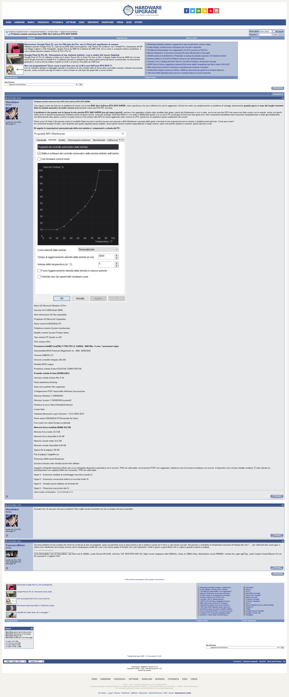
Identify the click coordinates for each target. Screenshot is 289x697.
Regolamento (122, 38)
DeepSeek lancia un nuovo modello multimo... (216, 609)
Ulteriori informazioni (190, 686)
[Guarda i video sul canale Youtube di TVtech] (210, 10)
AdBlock (134, 693)
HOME (8, 22)
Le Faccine (10, 643)
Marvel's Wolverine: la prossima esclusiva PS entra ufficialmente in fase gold (179, 53)
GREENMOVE (93, 22)
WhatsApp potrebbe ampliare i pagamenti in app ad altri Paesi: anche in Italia (179, 44)
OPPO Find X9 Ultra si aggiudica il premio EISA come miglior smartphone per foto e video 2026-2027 (189, 64)
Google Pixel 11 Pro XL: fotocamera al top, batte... (35, 592)
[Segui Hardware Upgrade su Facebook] (186, 10)
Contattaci (237, 661)
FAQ (72, 38)
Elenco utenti (191, 38)
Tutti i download (249, 621)
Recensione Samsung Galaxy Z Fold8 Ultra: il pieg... (36, 605)
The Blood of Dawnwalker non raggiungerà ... (216, 591)
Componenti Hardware (38, 32)
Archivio (262, 661)
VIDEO (184, 679)
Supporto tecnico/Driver (69, 32)
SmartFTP (249, 607)
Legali (110, 693)
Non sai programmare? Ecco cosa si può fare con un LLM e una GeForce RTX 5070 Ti (68, 65)
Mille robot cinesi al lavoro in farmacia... (214, 603)
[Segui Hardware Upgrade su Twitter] (192, 10)
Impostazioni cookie (183, 693)
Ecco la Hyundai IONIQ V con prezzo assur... (216, 611)
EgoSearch (255, 38)
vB (13, 641)
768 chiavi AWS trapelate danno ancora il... (215, 607)
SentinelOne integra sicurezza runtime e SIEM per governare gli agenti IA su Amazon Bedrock (186, 70)
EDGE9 (82, 22)
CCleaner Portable (252, 599)
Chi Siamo (102, 693)
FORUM (120, 22)
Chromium (249, 587)
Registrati (31, 38)
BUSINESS (160, 679)
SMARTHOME (108, 22)
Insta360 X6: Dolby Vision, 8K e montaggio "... (33, 612)
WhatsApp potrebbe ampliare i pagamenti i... (216, 587)
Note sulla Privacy (274, 661)
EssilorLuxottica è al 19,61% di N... (212, 597)
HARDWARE (19, 22)
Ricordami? (279, 32)
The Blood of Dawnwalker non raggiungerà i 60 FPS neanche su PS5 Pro (177, 50)
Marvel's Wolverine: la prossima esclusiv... (215, 593)
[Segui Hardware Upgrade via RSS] (204, 10)
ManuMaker (12, 102)
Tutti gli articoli (12, 77)
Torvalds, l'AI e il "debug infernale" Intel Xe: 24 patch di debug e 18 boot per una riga (182, 62)
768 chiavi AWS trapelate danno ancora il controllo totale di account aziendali (179, 73)
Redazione (143, 693)
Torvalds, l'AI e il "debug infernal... (212, 599)
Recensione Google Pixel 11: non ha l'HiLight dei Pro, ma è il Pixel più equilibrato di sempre (71, 44)
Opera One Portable (253, 595)
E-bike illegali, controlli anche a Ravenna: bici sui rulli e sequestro (174, 47)
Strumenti (277, 94)
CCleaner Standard (253, 601)
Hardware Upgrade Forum (18, 32)
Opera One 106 (251, 597)
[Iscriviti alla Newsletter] (198, 10)
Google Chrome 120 (253, 613)
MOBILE (31, 22)
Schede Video (53, 32)
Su (284, 661)
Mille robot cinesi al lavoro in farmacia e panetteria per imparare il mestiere (178, 67)
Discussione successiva (154, 579)
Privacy (117, 693)
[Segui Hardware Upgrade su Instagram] (216, 10)
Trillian (248, 609)
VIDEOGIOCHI (43, 22)
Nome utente (254, 31)
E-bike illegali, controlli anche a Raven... (214, 589)
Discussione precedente (135, 579)
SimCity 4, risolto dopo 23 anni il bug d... (214, 615)
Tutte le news (150, 77)
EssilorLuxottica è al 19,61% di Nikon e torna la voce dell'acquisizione (176, 59)
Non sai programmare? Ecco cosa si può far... (34, 598)
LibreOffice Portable (253, 593)
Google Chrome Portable (255, 611)
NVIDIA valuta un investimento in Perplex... (215, 595)
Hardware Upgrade (250, 661)
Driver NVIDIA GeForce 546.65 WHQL (260, 605)
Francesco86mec (15, 545)
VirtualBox (249, 615)
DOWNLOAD (147, 679)
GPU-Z (248, 589)
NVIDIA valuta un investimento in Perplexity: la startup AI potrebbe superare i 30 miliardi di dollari (187, 56)
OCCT (248, 591)
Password (253, 34)
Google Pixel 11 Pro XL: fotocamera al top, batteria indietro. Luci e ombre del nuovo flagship (71, 55)
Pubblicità (125, 693)
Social (171, 693)
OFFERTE (138, 22)
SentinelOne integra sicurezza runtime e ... (215, 605)
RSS (165, 693)
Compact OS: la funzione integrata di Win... (215, 613)
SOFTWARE (71, 22)
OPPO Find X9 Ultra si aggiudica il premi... (215, 601)
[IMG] (14, 645)
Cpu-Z (248, 603)
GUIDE (129, 22)
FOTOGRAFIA (57, 22)
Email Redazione (155, 693)
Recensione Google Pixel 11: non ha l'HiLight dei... (35, 585)
